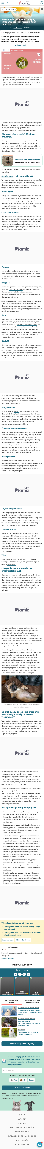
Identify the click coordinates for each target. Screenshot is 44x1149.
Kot (25, 1080)
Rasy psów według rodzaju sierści (28, 1007)
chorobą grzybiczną (16, 289)
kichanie (38, 301)
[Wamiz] (25, 2)
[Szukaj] (8, 2)
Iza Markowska (18, 28)
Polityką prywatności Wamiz (13, 1095)
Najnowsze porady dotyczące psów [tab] (32, 1001)
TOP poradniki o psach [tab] (11, 1001)
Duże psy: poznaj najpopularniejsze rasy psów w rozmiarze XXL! (29, 1023)
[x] (20, 974)
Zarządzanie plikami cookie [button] (22, 1136)
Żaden (31, 1080)
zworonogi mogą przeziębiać (27, 324)
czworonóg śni (6, 279)
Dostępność (22, 1140)
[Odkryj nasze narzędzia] (39, 1144)
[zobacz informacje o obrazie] (42, 9)
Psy (13, 32)
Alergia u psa (7, 176)
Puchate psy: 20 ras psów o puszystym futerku (28, 1033)
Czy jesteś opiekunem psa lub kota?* (22, 1076)
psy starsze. (11, 564)
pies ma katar (23, 322)
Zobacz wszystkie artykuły (22, 1044)
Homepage (7, 32)
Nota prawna (22, 1132)
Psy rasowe (21, 1029)
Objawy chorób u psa (23, 940)
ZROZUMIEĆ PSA (22, 32)
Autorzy (22, 1119)
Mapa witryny (22, 1144)
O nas (22, 1115)
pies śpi (16, 411)
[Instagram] (24, 974)
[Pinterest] (28, 974)
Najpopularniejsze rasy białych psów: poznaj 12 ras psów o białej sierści (30, 1012)
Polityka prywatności (22, 1128)
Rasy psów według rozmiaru (26, 1018)
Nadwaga (4, 345)
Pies (15, 1080)
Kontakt (22, 1123)
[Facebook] (15, 974)
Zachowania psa (34, 32)
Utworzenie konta (22, 1088)
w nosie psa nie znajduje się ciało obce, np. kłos (24, 222)
